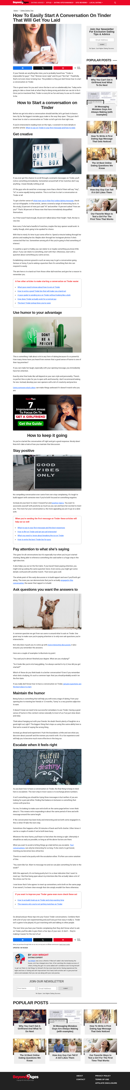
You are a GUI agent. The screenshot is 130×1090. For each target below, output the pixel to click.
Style (49, 2)
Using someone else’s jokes (24, 388)
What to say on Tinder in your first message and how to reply (50, 128)
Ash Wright (40, 954)
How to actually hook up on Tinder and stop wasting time (41, 900)
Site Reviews (81, 2)
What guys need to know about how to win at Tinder (39, 287)
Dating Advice (37, 2)
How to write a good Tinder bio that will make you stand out (42, 291)
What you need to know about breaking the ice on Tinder (41, 535)
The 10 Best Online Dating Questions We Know (102, 166)
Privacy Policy (103, 1076)
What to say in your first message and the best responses (41, 528)
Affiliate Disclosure (106, 1083)
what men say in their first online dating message (53, 201)
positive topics (58, 503)
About (79, 1076)
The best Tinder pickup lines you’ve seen (34, 303)
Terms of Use (102, 1079)
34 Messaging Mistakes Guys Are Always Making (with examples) (102, 110)
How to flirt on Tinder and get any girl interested (37, 532)
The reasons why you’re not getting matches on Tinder (40, 904)
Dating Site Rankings (63, 2)
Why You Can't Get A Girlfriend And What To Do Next (102, 82)
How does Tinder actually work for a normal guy (37, 299)
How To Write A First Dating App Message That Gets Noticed (102, 139)
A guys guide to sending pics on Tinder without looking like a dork (44, 295)
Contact (80, 1079)
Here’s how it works (64, 944)
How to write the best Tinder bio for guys (34, 539)
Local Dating (95, 2)
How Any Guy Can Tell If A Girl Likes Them (101, 191)
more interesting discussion (59, 645)
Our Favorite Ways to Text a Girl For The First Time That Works (101, 216)
